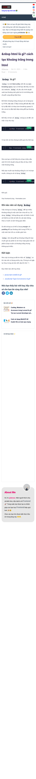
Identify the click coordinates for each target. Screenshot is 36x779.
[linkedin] (11, 293)
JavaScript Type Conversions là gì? (17, 279)
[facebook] (3, 293)
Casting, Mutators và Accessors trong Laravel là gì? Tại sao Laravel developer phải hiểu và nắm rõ (21, 310)
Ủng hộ (17, 37)
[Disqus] (18, 550)
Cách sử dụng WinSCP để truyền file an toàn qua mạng (21, 320)
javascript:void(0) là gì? (13, 275)
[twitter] (7, 293)
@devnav (5, 69)
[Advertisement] (18, 408)
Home (4, 17)
